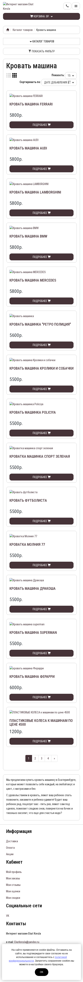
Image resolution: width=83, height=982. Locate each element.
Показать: (58, 75)
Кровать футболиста (28, 500)
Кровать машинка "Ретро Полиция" (40, 324)
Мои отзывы (13, 884)
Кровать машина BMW (28, 236)
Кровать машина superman (33, 632)
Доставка (12, 841)
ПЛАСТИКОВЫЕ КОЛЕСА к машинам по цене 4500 (41, 722)
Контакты (16, 923)
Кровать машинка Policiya (32, 412)
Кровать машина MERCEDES (32, 280)
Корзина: (41, 16)
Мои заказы (13, 878)
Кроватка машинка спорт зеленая (39, 456)
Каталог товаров (23, 30)
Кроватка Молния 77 (27, 544)
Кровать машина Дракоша (32, 588)
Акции (9, 854)
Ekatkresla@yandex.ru (26, 942)
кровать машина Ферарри (32, 676)
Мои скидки (13, 897)
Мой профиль (14, 872)
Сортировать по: (30, 82)
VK (7, 915)
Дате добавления (56, 82)
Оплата (10, 847)
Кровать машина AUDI (28, 148)
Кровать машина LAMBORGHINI (35, 192)
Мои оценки (13, 891)
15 (69, 75)
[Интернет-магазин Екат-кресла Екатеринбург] (7, 30)
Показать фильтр (43, 51)
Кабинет (14, 862)
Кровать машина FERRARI (31, 104)
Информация (19, 831)
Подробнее (40, 124)
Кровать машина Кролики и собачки (41, 368)
